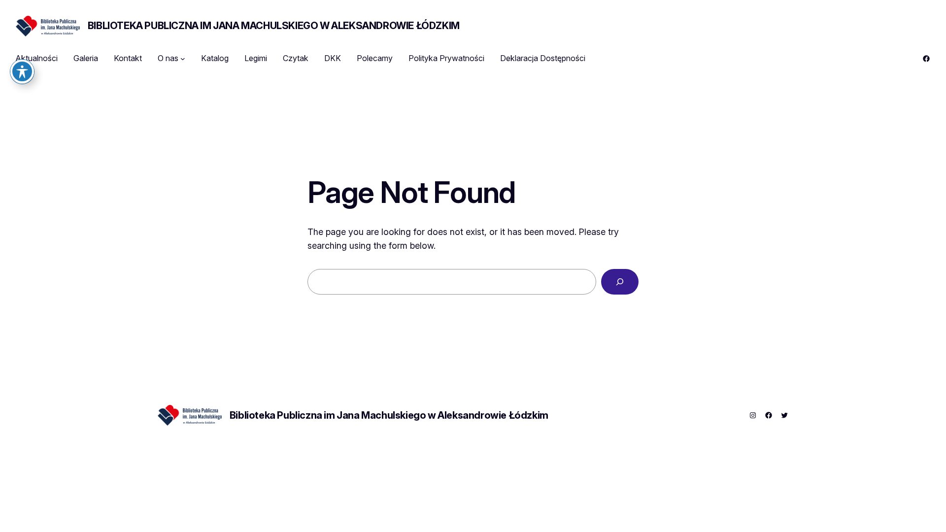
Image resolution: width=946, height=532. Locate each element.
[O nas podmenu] (182, 58)
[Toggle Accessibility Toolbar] (22, 71)
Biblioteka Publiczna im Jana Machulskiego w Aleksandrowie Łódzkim (274, 26)
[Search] (620, 282)
